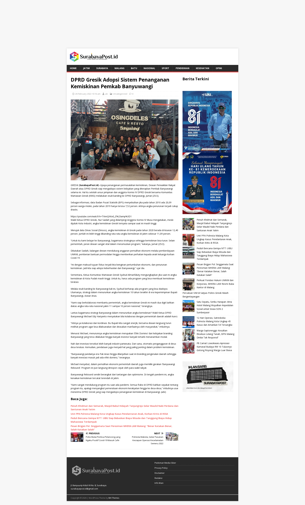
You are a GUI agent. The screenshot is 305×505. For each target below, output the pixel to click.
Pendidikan (182, 68)
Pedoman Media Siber (165, 462)
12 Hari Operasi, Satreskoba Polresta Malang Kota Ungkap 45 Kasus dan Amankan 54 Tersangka (214, 321)
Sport (165, 68)
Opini (219, 68)
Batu (134, 68)
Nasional (149, 68)
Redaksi (158, 478)
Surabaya (102, 68)
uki (106, 93)
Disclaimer (160, 473)
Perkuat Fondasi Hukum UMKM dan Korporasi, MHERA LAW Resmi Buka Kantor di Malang (215, 284)
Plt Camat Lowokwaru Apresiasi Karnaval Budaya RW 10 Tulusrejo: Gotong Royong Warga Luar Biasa (214, 347)
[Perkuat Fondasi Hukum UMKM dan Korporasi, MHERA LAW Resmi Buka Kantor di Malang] (188, 284)
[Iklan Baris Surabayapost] (208, 390)
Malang (119, 68)
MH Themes (113, 498)
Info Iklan (159, 483)
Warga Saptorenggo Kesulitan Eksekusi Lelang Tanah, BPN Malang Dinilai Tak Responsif (215, 334)
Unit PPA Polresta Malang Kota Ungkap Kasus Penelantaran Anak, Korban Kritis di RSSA (214, 239)
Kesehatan (202, 68)
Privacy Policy (161, 467)
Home (73, 68)
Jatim (86, 68)
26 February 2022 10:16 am (87, 93)
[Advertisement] (152, 22)
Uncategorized (120, 93)
